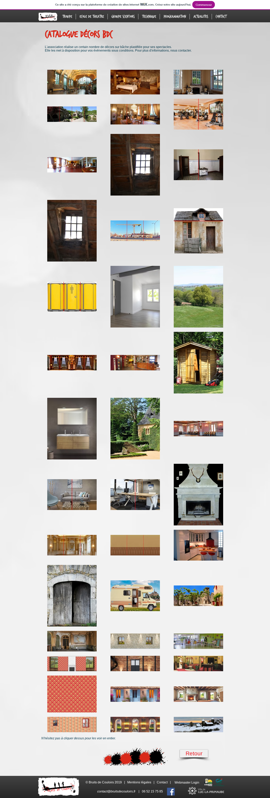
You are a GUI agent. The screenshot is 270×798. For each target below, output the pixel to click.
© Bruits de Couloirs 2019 (104, 782)
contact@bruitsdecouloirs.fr (116, 791)
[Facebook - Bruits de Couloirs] (171, 791)
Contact (162, 782)
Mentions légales (139, 782)
